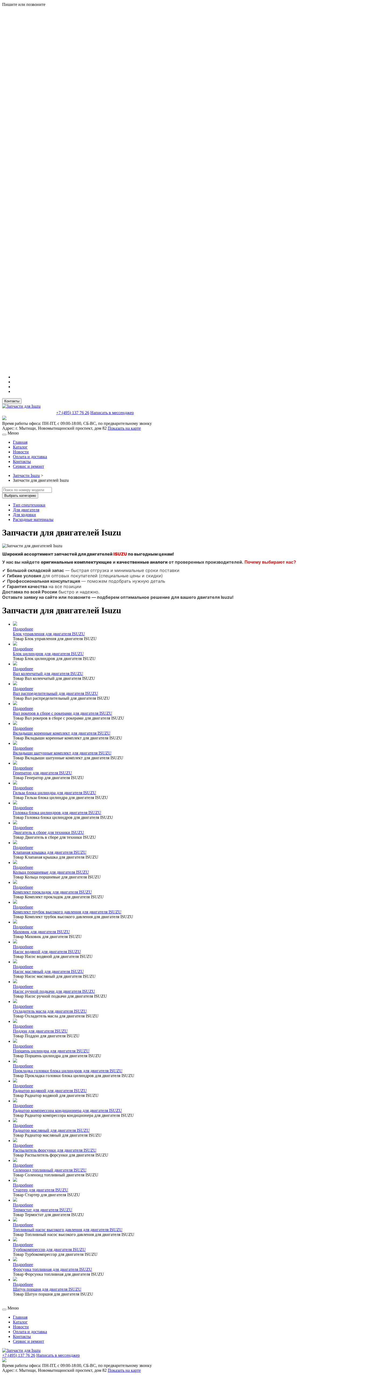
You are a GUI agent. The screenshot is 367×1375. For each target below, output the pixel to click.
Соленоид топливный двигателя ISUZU (50, 1170)
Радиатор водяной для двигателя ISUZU (50, 1090)
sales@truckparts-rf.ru (28, 412)
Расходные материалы (33, 519)
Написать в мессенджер (112, 412)
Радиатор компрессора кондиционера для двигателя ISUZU (67, 1110)
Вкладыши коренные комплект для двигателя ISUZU (61, 733)
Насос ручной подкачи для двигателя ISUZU (54, 991)
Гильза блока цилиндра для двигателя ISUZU (54, 792)
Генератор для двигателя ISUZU (42, 773)
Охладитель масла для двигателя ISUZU (50, 1011)
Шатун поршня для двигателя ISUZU (47, 1289)
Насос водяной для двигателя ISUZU (47, 951)
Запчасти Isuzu (26, 475)
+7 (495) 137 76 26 (72, 412)
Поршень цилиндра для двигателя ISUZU (51, 1051)
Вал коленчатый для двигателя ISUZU (48, 673)
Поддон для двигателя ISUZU (40, 1031)
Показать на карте (124, 428)
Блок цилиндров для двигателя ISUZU (48, 653)
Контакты (11, 401)
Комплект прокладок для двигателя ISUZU (52, 892)
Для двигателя (26, 510)
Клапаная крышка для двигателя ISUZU (50, 852)
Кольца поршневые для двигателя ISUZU (51, 872)
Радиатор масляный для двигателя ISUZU (51, 1130)
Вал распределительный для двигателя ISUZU (55, 693)
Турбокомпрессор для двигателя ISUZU (49, 1249)
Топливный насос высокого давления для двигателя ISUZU (68, 1229)
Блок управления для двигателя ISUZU (49, 634)
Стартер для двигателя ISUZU (40, 1190)
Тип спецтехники (29, 505)
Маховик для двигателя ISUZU (41, 931)
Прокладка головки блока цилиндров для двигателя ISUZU (68, 1070)
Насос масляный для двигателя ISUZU (48, 971)
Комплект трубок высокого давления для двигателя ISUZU (67, 912)
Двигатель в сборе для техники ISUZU (48, 832)
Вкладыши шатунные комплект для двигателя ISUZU (62, 753)
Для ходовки (24, 514)
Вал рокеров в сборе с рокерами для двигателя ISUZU (62, 713)
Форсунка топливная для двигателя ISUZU (52, 1269)
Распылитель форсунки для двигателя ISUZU (54, 1150)
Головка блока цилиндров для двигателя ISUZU (57, 812)
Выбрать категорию (20, 496)
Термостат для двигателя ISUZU (42, 1210)
